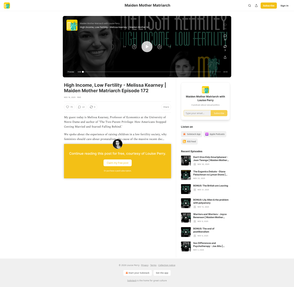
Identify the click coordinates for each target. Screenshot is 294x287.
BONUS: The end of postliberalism (203, 230)
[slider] (152, 71)
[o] (185, 160)
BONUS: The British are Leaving (210, 185)
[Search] (250, 5)
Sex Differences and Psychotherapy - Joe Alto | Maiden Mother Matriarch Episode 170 (208, 245)
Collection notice (166, 265)
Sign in (284, 5)
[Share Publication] (256, 5)
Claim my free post (117, 163)
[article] (205, 160)
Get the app (162, 272)
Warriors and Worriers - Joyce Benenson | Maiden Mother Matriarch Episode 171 (210, 216)
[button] (124, 46)
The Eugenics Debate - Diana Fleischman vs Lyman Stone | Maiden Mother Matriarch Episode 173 (209, 173)
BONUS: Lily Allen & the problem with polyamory (211, 201)
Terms (153, 265)
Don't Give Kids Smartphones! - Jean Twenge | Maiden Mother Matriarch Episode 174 (210, 159)
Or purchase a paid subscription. (117, 170)
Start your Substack (138, 272)
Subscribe (268, 5)
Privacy (144, 265)
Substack (131, 280)
